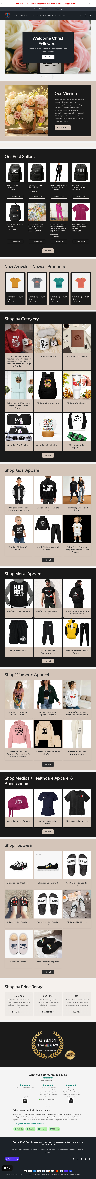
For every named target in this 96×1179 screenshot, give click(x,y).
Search (14, 1149)
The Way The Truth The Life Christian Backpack (36, 187)
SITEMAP (48, 1152)
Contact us (79, 1149)
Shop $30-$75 (47, 1012)
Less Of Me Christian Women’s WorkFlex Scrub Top (80, 226)
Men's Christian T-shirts (48, 611)
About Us (48, 64)
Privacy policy (45, 1174)
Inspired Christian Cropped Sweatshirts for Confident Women (19, 754)
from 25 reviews (46, 1080)
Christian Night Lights (46, 445)
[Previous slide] (41, 76)
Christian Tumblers (76, 403)
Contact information (75, 1174)
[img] (48, 1077)
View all (48, 251)
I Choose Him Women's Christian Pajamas (58, 186)
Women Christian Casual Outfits (48, 752)
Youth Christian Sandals (48, 922)
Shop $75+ (76, 1012)
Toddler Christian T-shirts (18, 548)
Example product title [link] (15, 298)
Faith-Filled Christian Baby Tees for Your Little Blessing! (77, 549)
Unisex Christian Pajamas (77, 446)
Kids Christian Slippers (48, 961)
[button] (35, 15)
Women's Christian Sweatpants (77, 752)
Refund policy (35, 1149)
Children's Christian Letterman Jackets (18, 509)
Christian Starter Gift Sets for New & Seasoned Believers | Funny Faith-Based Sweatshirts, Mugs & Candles (19, 361)
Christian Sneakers (47, 883)
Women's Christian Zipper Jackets (48, 713)
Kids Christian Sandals (17, 922)
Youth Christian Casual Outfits (48, 548)
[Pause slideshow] (54, 76)
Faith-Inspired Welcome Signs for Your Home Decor (18, 405)
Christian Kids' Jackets (48, 508)
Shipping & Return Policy (48, 1149)
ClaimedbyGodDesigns (15, 1174)
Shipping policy (64, 1174)
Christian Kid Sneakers (17, 883)
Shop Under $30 (17, 1012)
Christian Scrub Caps (17, 821)
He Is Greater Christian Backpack (15, 226)
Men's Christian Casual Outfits (77, 652)
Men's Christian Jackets (18, 611)
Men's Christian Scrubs (77, 821)
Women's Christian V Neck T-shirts (19, 713)
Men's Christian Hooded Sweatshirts (77, 612)
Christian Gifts (47, 356)
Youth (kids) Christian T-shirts (77, 509)
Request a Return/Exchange (66, 1149)
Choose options (15, 196)
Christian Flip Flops (76, 922)
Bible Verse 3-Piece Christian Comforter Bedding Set (35, 226)
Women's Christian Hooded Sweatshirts (76, 713)
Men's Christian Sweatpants (47, 652)
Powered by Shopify (26, 1174)
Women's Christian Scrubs (48, 822)
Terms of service (55, 1174)
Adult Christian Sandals (77, 883)
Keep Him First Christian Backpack (79, 186)
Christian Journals (76, 356)
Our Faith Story (62, 128)
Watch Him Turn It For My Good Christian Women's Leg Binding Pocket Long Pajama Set (58, 228)
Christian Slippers (17, 961)
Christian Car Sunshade (18, 445)
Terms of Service (23, 1149)
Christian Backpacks (47, 403)
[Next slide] (50, 76)
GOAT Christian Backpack (12, 186)
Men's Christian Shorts (17, 651)
